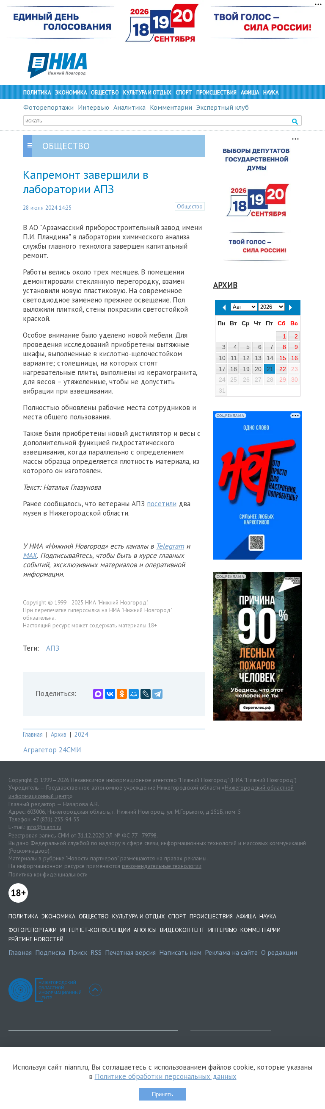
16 (294, 358)
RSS (96, 952)
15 (282, 358)
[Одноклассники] (122, 694)
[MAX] (98, 694)
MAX (30, 555)
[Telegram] (157, 694)
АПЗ (52, 648)
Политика (37, 92)
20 (258, 369)
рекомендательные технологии (161, 866)
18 (233, 369)
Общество (105, 92)
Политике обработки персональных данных (166, 1076)
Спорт (184, 92)
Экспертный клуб (222, 107)
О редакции (279, 952)
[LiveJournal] (145, 694)
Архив (58, 734)
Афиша (250, 92)
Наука (270, 92)
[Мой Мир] (134, 694)
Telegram (170, 546)
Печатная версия (130, 952)
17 (222, 369)
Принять (162, 1094)
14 (270, 358)
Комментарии (171, 107)
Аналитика (129, 107)
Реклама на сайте (231, 952)
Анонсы (145, 930)
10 (222, 358)
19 (246, 369)
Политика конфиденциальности (48, 874)
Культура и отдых (147, 92)
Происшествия (216, 92)
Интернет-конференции (95, 930)
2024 (81, 734)
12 (246, 358)
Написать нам (180, 952)
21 (270, 369)
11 (234, 358)
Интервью (93, 107)
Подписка (50, 952)
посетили (161, 503)
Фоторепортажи (48, 107)
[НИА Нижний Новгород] (57, 75)
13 (258, 358)
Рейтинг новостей (35, 939)
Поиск (78, 952)
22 (282, 369)
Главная (33, 734)
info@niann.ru (44, 827)
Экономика (71, 92)
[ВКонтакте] (110, 694)
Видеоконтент (182, 930)
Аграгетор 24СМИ (52, 749)
